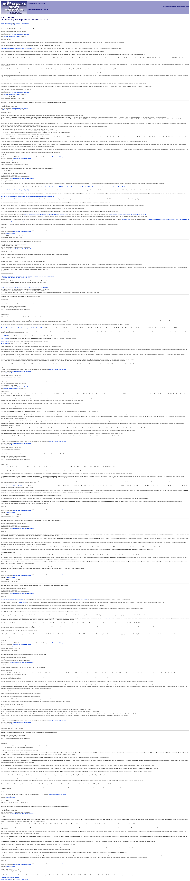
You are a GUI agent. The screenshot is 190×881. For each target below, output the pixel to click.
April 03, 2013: (4, 335)
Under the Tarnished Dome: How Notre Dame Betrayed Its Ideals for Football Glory (22, 327)
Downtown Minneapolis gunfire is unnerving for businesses (16, 48)
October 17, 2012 (126, 219)
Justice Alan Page (5, 466)
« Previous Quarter (5, 24)
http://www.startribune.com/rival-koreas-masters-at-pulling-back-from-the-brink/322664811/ (24, 287)
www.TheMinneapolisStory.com (57, 156)
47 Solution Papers (10, 160)
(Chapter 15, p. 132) (24, 190)
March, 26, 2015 (5, 343)
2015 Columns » (9, 23)
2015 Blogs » (25, 23)
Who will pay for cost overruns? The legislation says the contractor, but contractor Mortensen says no (27, 196)
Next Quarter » (15, 24)
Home (2, 23)
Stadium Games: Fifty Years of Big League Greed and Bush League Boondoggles (45, 214)
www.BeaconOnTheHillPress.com (22, 158)
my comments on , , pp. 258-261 (128, 214)
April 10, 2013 (4, 338)
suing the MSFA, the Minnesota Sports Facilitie (19, 198)
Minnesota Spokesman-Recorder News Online (22, 178)
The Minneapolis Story (13, 190)
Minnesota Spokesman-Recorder (20, 34)
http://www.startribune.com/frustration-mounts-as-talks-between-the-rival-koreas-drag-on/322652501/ (27, 276)
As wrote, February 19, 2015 (11, 485)
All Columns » (17, 23)
